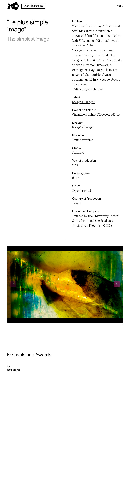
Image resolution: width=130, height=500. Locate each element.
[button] (120, 6)
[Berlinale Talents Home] (13, 6)
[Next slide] (117, 284)
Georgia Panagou (34, 6)
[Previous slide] (13, 284)
